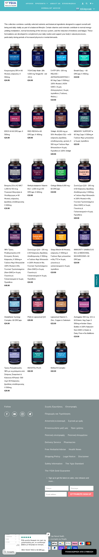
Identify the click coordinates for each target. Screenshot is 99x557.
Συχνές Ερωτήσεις (54, 407)
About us (55, 3)
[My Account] (83, 4)
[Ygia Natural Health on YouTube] (15, 414)
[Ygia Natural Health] (11, 4)
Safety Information (54, 464)
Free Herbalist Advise (55, 449)
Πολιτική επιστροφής (55, 435)
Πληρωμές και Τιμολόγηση (57, 414)
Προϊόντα (40, 3)
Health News (75, 449)
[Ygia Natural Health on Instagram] (23, 414)
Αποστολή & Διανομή (55, 421)
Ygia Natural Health (57, 536)
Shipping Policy (52, 457)
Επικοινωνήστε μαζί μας (56, 428)
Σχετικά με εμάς (75, 421)
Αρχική (30, 3)
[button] (48, 534)
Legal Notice (69, 457)
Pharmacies (69, 442)
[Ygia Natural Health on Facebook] (7, 414)
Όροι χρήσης (77, 428)
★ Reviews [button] (97, 280)
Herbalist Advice (50, 8)
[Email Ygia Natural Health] (31, 414)
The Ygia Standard (74, 464)
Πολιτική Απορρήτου (78, 435)
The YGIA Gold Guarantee (57, 471)
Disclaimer (83, 457)
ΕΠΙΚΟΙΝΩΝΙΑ (69, 3)
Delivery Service (53, 442)
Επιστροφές (71, 407)
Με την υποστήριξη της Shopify (56, 539)
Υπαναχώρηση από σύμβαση (79, 552)
